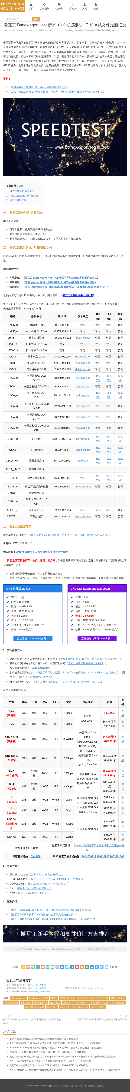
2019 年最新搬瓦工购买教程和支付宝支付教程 (42, 551)
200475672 (88, 856)
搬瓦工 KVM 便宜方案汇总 (32, 893)
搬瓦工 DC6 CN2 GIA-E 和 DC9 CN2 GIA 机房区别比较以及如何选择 (51, 910)
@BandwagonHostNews (39, 991)
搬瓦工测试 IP (81, 1002)
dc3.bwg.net (83, 386)
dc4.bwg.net (83, 395)
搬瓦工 (54, 998)
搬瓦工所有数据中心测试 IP (35, 677)
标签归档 (82, 1085)
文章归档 (73, 1085)
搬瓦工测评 (96, 30)
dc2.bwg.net (83, 378)
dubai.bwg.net (83, 516)
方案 (84, 8)
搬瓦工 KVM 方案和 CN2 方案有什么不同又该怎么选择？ (44, 914)
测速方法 (115, 30)
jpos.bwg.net (83, 337)
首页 (31, 8)
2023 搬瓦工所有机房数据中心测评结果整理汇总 (39, 87)
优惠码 (59, 8)
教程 (95, 8)
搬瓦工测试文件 (118, 1002)
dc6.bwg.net (83, 406)
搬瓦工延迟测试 (117, 998)
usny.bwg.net (82, 439)
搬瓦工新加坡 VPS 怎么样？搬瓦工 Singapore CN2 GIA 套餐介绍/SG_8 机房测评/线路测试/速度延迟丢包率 (62, 1056)
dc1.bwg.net (83, 363)
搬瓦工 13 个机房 (67, 998)
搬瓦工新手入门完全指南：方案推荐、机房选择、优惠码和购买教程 (69, 534)
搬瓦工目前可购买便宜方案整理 (85, 663)
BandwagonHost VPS (38, 998)
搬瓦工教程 (85, 30)
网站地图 (64, 1085)
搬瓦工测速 (52, 1007)
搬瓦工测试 (67, 1002)
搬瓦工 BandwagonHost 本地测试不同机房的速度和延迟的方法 (61, 277)
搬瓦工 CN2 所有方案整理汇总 (34, 888)
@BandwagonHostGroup (92, 988)
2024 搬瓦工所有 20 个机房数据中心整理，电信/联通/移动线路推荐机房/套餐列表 (57, 91)
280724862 (103, 856)
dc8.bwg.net (83, 417)
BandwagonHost (19, 998)
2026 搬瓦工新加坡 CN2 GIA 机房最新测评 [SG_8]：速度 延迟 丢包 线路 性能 (48, 1052)
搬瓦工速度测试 (97, 1007)
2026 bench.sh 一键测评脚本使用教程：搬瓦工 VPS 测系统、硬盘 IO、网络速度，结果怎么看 (56, 1047)
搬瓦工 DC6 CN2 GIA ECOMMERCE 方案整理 (57, 879)
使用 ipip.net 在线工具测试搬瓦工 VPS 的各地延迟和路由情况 (60, 282)
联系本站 (91, 1085)
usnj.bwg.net (83, 450)
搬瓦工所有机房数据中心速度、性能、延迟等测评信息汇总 (68, 681)
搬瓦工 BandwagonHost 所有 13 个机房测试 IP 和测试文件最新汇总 (65, 25)
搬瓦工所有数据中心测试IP (78, 295)
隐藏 (21, 185)
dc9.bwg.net (83, 428)
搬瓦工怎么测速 (11, 1002)
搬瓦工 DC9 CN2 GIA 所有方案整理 (48, 883)
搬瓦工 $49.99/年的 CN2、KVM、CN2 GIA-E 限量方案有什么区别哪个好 (53, 919)
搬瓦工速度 (64, 1007)
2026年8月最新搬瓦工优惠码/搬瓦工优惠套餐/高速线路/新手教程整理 (44, 1038)
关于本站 (100, 1085)
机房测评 (106, 30)
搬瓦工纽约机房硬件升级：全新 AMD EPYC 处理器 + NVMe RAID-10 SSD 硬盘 (49, 1065)
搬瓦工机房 (55, 1002)
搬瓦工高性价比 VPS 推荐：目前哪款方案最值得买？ (90, 659)
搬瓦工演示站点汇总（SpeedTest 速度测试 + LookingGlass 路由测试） (66, 287)
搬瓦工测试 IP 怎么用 (99, 1002)
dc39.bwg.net (82, 356)
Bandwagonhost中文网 (12, 6)
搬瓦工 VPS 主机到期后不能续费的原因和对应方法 (102, 1019)
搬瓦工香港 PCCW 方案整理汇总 (44, 874)
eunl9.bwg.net (83, 486)
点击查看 (35, 856)
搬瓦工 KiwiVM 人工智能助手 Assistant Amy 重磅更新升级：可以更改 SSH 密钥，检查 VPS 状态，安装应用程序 (65, 1069)
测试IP (72, 8)
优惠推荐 (44, 8)
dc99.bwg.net (82, 369)
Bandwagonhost (72, 30)
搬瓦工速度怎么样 (80, 1007)
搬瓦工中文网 (102, 998)
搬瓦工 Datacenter (85, 998)
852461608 (117, 856)
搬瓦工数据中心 (40, 1002)
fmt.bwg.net (82, 460)
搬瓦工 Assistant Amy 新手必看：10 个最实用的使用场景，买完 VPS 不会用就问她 (50, 1060)
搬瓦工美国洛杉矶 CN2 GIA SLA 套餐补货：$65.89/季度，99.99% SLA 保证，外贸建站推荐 (55, 1043)
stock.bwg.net (40, 668)
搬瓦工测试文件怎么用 (34, 1007)
